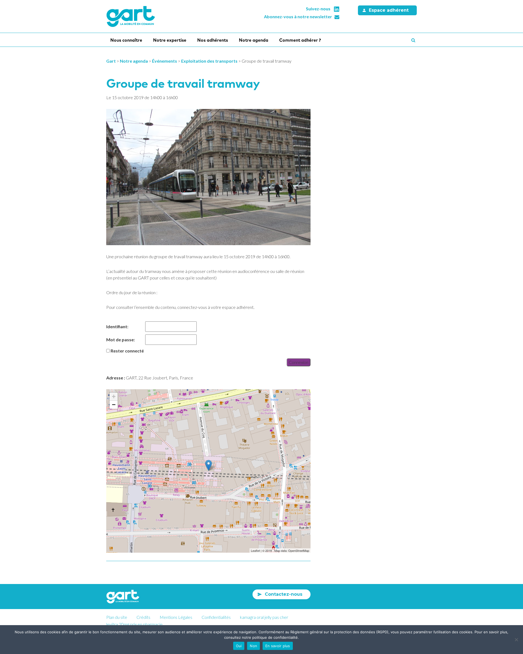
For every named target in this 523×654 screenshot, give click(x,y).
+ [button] (113, 396)
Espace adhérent (389, 10)
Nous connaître (126, 40)
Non (253, 646)
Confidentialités (216, 617)
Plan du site (116, 617)
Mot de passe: (120, 339)
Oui (239, 646)
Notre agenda (253, 40)
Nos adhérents (212, 40)
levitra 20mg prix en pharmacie (134, 624)
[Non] (516, 639)
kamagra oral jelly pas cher (264, 617)
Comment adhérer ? (300, 40)
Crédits (143, 617)
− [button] (113, 404)
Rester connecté (127, 350)
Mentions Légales (176, 617)
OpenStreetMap (298, 550)
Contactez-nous (283, 594)
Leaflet (255, 550)
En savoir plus (277, 646)
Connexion (298, 362)
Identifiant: (117, 326)
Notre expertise (169, 40)
